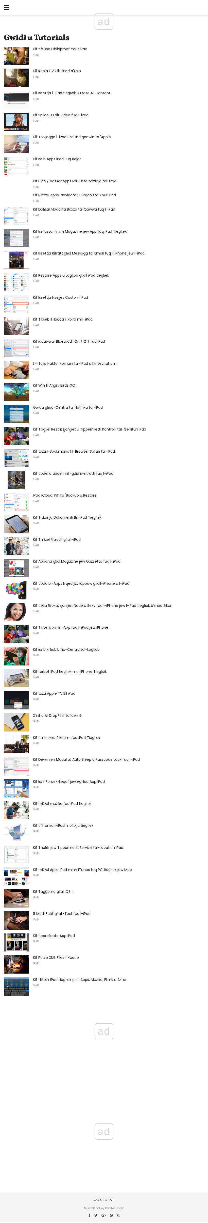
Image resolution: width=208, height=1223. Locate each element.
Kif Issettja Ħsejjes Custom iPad (60, 297)
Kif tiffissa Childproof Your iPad (60, 49)
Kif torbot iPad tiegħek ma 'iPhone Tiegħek (70, 671)
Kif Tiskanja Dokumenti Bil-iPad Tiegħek (67, 517)
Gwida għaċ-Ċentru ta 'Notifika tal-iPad (68, 407)
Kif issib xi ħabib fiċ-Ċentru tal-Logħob (66, 649)
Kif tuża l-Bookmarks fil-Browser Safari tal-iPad (74, 451)
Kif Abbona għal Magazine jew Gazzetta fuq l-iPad (76, 561)
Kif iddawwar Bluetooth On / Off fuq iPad (69, 341)
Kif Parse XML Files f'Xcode (56, 957)
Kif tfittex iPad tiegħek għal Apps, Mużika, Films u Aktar (80, 979)
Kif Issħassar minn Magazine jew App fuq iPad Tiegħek (80, 231)
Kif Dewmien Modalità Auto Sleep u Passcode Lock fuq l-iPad (86, 759)
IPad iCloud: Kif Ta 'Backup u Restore (65, 495)
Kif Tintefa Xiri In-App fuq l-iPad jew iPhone (70, 627)
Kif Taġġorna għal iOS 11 (53, 891)
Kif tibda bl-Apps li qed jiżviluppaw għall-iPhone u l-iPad (81, 583)
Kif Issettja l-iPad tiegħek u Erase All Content (71, 93)
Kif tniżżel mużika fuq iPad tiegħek (62, 803)
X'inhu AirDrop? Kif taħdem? (57, 715)
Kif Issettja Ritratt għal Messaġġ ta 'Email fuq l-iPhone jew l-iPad (89, 253)
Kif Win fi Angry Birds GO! (54, 385)
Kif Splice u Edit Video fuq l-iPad (61, 115)
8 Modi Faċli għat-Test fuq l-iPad (62, 913)
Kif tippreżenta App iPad (54, 935)
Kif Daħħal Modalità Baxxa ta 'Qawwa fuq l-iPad (74, 209)
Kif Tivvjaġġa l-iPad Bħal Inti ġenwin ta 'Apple (72, 136)
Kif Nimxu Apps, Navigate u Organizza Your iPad (74, 195)
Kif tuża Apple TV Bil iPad (54, 693)
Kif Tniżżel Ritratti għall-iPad (57, 539)
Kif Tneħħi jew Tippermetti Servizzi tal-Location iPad (78, 847)
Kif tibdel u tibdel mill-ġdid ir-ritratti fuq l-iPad (73, 473)
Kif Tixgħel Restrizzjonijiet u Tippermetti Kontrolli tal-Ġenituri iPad (89, 429)
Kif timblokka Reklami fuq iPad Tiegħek (66, 737)
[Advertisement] (104, 1147)
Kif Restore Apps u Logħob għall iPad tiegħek (71, 275)
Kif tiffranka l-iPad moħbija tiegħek (63, 825)
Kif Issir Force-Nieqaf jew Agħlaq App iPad (69, 781)
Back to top (104, 1200)
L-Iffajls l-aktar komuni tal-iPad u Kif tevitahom (74, 363)
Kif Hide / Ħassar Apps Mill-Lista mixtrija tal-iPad (74, 181)
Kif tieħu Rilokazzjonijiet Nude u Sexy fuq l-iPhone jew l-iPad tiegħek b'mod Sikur (102, 605)
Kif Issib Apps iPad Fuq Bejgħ (57, 159)
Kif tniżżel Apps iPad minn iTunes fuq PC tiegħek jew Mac (82, 869)
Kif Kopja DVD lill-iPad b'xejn (57, 70)
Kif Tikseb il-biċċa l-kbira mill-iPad (63, 319)
